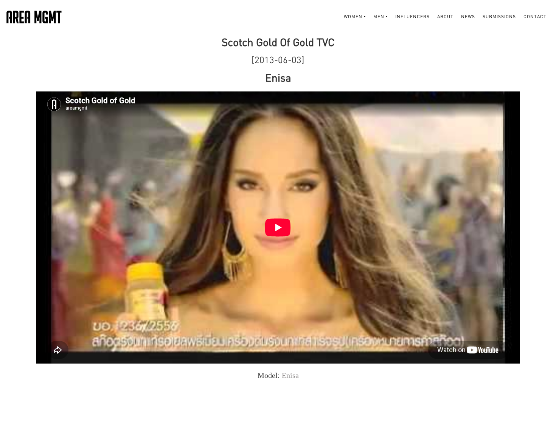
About (445, 16)
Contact (535, 16)
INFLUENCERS (412, 16)
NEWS (468, 16)
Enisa (290, 375)
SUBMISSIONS (499, 16)
